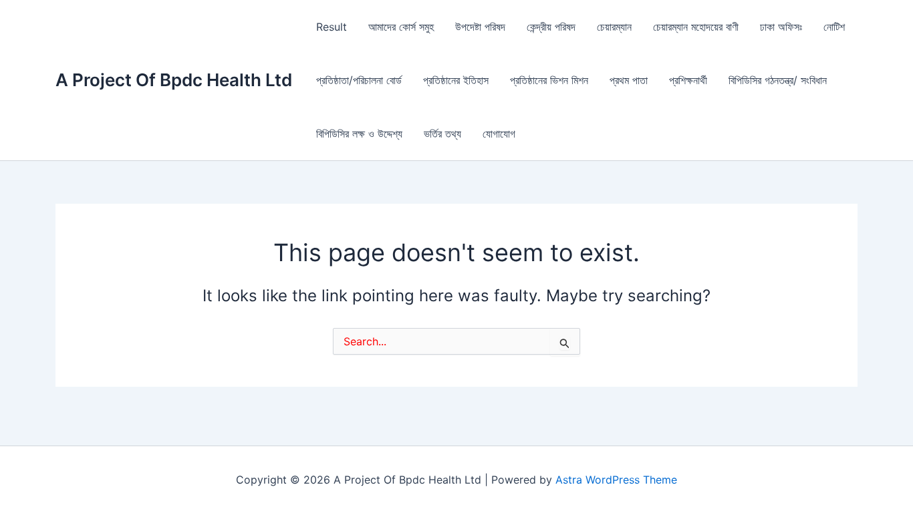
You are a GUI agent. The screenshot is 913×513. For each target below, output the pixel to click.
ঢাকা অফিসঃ (781, 26)
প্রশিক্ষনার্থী (688, 80)
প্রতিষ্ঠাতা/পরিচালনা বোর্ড (359, 80)
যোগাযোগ (499, 133)
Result (331, 26)
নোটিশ (834, 26)
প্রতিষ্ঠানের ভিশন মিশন (549, 80)
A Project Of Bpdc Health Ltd (173, 79)
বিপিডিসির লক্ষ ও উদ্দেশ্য (359, 133)
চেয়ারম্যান (614, 26)
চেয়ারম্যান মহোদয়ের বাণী (696, 26)
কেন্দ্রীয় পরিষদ (551, 26)
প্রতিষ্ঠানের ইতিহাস (456, 80)
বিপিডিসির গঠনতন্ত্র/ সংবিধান (778, 80)
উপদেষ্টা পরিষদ (480, 26)
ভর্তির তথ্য (442, 133)
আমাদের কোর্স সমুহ (401, 26)
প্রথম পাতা (629, 80)
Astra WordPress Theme (616, 479)
